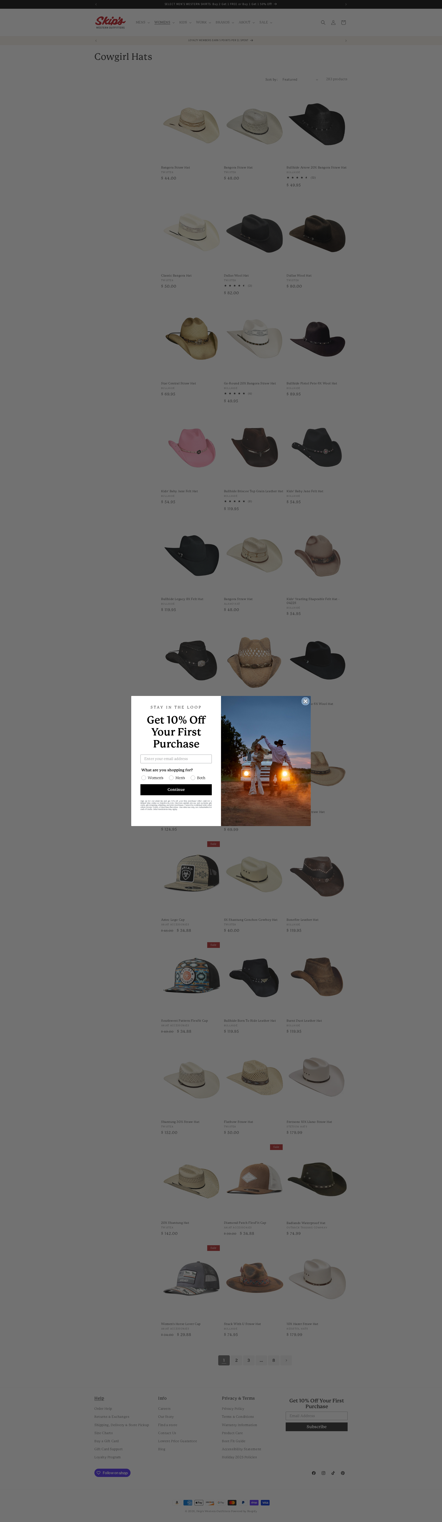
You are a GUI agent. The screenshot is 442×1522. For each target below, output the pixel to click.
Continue (176, 789)
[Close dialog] (305, 701)
